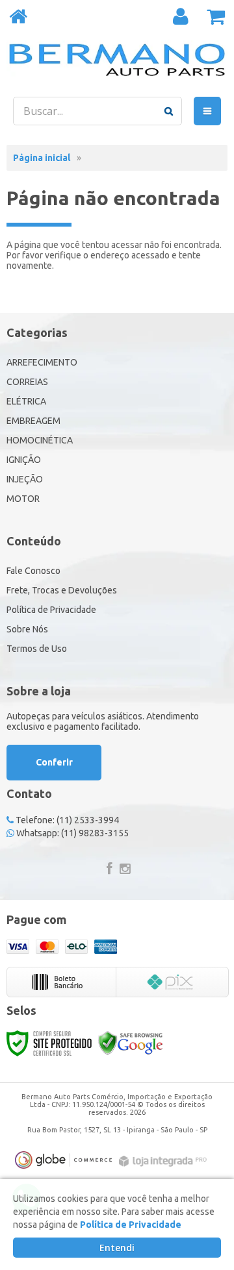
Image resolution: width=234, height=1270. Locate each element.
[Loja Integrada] (164, 1161)
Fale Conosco (33, 571)
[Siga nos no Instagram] (124, 870)
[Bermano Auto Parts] (117, 59)
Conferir (54, 762)
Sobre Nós (27, 629)
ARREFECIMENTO (41, 362)
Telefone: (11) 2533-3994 (66, 820)
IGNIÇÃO (23, 459)
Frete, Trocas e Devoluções (61, 590)
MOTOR (23, 498)
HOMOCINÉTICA (39, 440)
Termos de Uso (36, 648)
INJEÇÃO (24, 479)
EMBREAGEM (33, 421)
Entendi (117, 1247)
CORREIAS (27, 382)
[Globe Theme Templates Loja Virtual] (63, 1160)
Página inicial (41, 158)
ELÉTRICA (26, 401)
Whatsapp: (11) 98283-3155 (71, 833)
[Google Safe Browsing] (130, 1043)
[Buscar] (168, 111)
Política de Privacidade (51, 609)
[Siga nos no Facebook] (109, 870)
